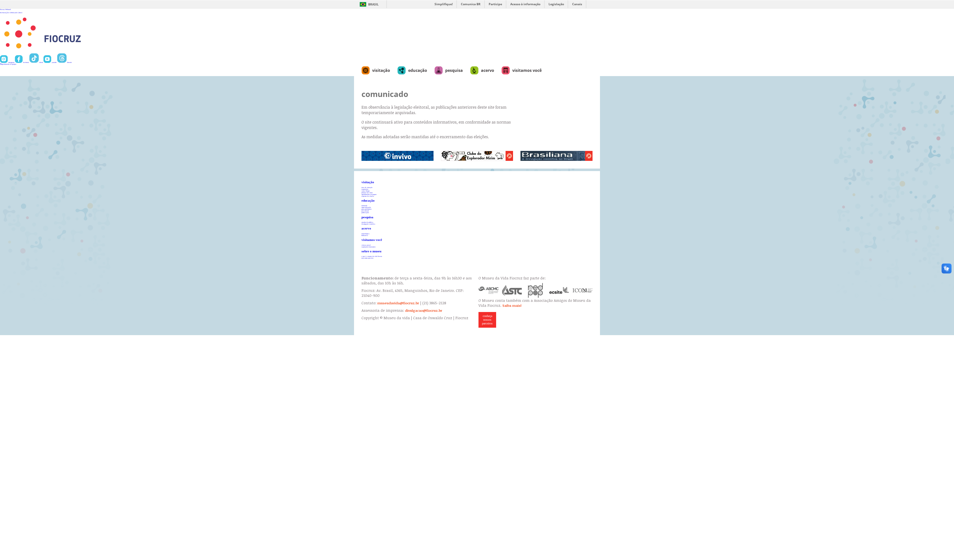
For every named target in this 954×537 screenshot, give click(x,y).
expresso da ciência (367, 196)
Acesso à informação (525, 4)
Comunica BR (470, 4)
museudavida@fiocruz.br (398, 303)
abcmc (488, 290)
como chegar (365, 191)
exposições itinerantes (368, 247)
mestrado (364, 205)
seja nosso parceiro (367, 258)
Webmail (8, 9)
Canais (577, 4)
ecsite (559, 290)
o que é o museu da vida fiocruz (371, 256)
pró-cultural (365, 211)
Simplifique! (444, 4)
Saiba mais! (511, 305)
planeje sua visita (367, 192)
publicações (365, 212)
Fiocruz (2, 9)
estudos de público (367, 222)
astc (512, 290)
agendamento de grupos (8, 64)
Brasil (373, 4)
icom (583, 290)
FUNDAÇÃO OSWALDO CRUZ (11, 12)
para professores (366, 209)
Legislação (556, 4)
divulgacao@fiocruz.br (423, 310)
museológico (365, 233)
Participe (495, 4)
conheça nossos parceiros (487, 319)
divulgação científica (368, 224)
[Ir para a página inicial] (59, 52)
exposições (364, 189)
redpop (536, 290)
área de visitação (366, 187)
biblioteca (364, 235)
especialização (366, 207)
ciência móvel (366, 245)
